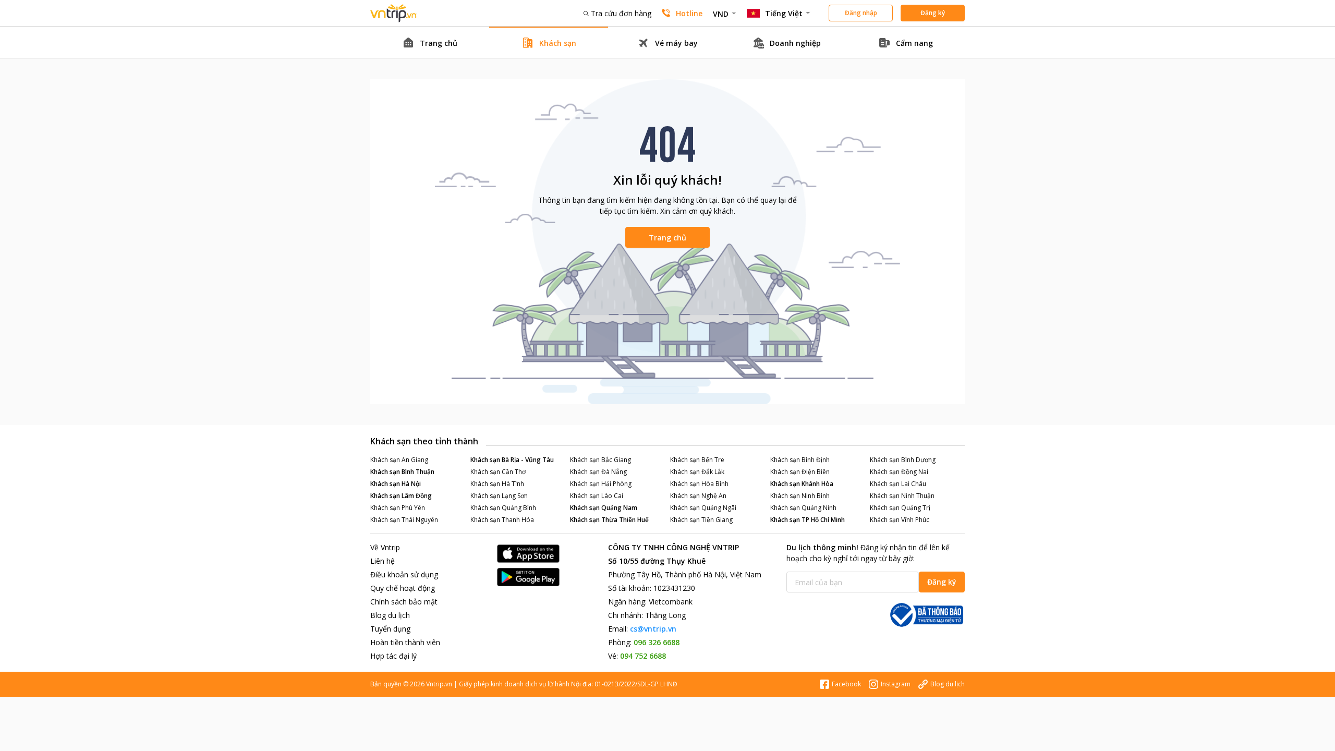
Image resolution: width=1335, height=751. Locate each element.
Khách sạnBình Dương (903, 459)
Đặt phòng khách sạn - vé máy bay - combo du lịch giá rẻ (393, 13)
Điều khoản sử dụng (404, 574)
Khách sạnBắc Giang (600, 459)
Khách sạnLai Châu (898, 483)
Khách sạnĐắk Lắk (697, 471)
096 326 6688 (656, 642)
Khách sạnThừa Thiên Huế (609, 519)
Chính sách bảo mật (404, 602)
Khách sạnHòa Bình (699, 483)
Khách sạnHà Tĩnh (497, 483)
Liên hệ (382, 561)
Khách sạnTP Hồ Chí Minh (807, 519)
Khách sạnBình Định (800, 459)
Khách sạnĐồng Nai (899, 471)
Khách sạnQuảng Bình (503, 507)
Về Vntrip (385, 547)
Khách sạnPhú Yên (397, 507)
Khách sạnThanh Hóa (502, 519)
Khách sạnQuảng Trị (900, 507)
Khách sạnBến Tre (697, 459)
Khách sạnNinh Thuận (902, 495)
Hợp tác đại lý (393, 656)
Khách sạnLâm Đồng (401, 495)
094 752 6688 (643, 656)
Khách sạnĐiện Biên (800, 471)
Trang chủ (667, 238)
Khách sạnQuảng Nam (603, 507)
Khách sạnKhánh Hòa (801, 483)
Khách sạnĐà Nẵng (598, 471)
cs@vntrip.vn (653, 629)
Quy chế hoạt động (402, 588)
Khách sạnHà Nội (395, 483)
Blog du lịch (390, 615)
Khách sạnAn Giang (399, 459)
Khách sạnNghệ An (698, 495)
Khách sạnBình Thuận (402, 471)
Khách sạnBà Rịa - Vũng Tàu (512, 459)
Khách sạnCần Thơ (498, 471)
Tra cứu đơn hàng (621, 13)
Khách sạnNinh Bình (800, 495)
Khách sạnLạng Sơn (499, 495)
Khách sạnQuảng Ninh (803, 507)
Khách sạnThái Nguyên (404, 519)
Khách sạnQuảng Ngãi (703, 507)
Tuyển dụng (390, 629)
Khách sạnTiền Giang (701, 519)
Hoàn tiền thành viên (405, 642)
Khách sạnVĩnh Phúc (899, 519)
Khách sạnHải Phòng (601, 483)
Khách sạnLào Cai (596, 495)
